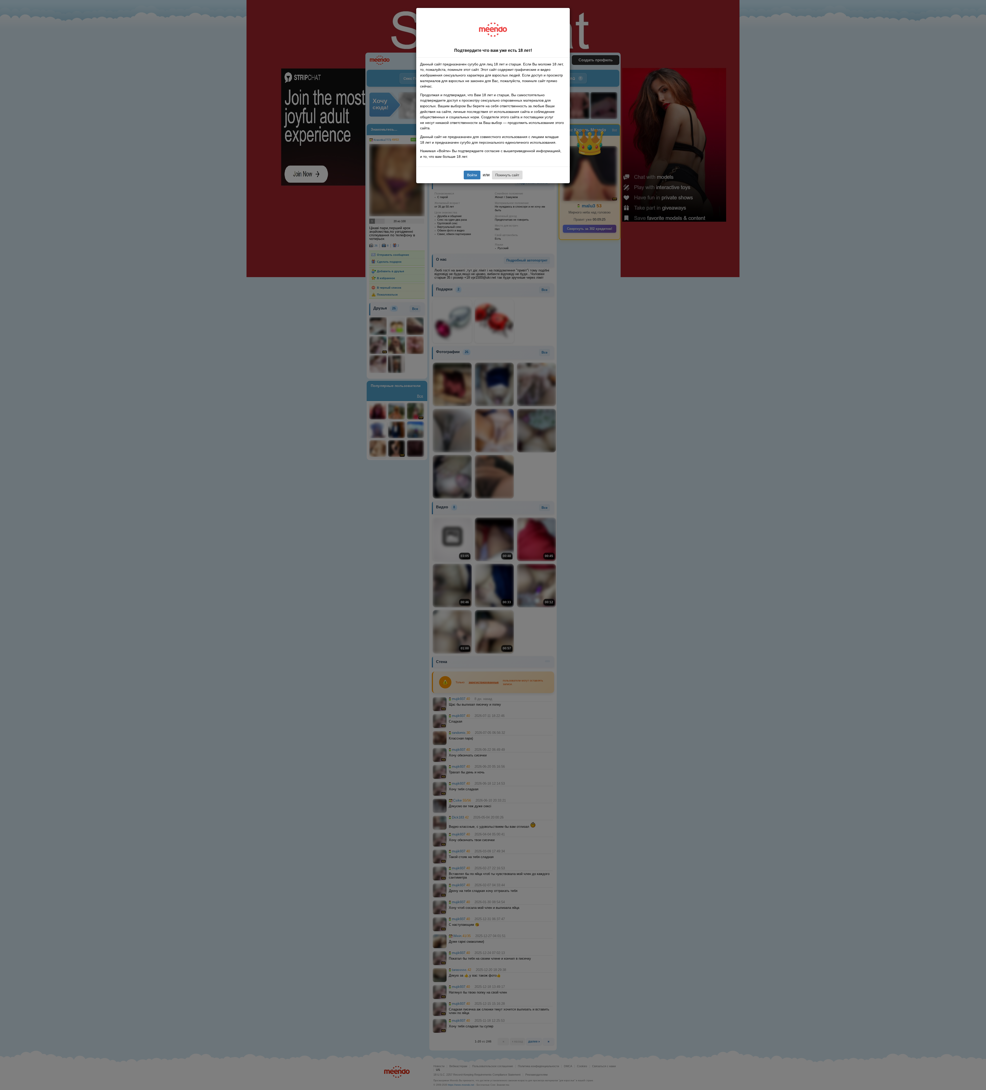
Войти (472, 175)
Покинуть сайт (507, 175)
